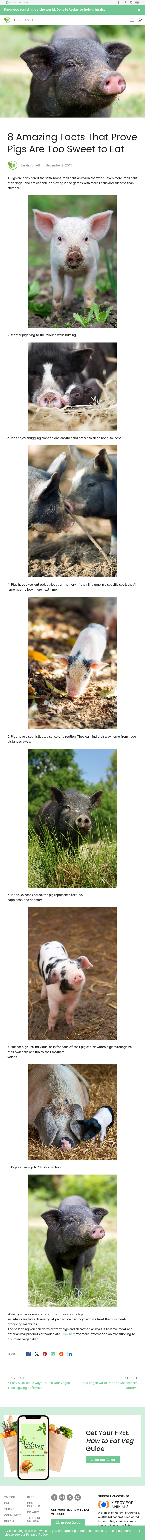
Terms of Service (34, 1519)
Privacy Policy (37, 1534)
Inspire (9, 1521)
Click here (69, 1334)
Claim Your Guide (103, 1460)
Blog (30, 1497)
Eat (7, 1503)
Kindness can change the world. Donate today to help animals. (54, 9)
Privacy (33, 1512)
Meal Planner (33, 1504)
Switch (9, 1497)
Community (12, 1515)
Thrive (9, 1509)
